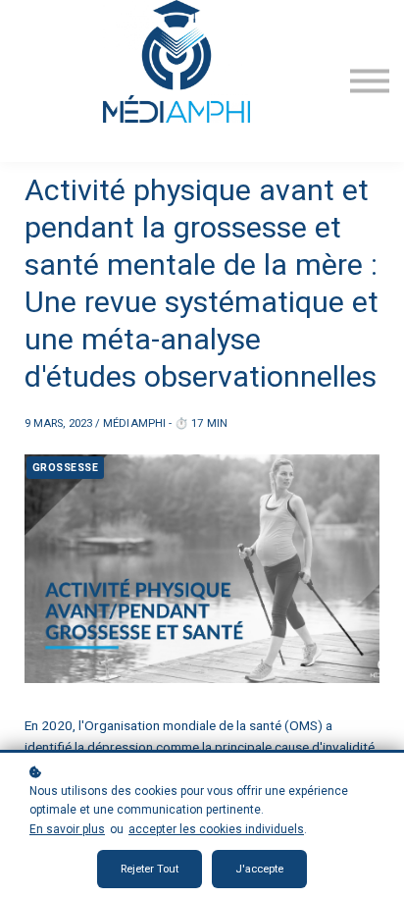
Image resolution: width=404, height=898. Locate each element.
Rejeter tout (149, 869)
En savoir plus (67, 829)
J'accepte (259, 869)
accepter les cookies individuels (216, 829)
